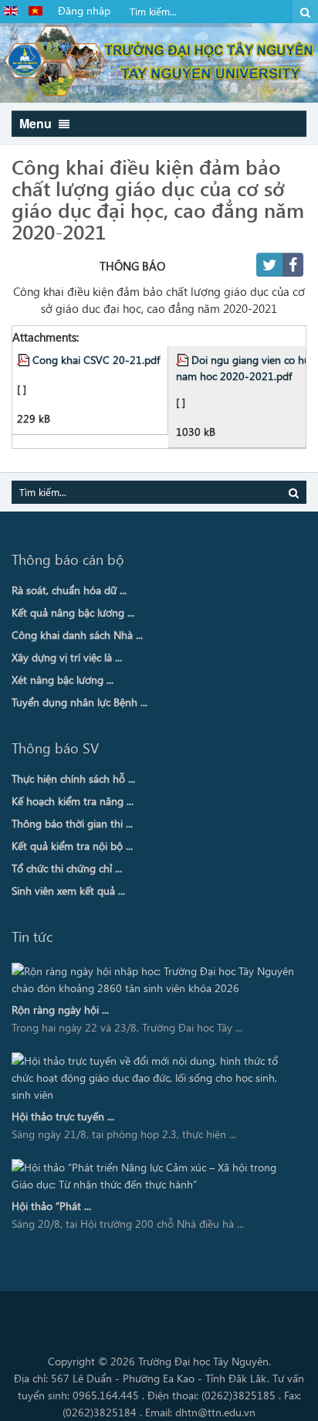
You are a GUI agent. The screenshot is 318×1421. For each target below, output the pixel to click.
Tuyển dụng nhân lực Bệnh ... (79, 702)
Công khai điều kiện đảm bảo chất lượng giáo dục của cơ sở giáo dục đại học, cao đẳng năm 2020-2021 (158, 198)
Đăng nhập (84, 10)
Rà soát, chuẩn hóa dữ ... (69, 590)
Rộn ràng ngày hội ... (60, 1009)
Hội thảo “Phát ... (51, 1205)
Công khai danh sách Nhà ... (77, 634)
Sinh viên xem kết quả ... (68, 890)
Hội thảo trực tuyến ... (63, 1116)
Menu (37, 123)
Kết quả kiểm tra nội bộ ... (72, 845)
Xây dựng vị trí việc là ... (67, 657)
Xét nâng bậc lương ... (62, 679)
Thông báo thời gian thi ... (72, 823)
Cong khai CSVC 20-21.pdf (96, 359)
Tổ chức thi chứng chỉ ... (67, 868)
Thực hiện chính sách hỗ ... (73, 778)
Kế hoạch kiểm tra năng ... (73, 801)
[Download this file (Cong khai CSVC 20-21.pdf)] (24, 359)
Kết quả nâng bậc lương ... (73, 612)
